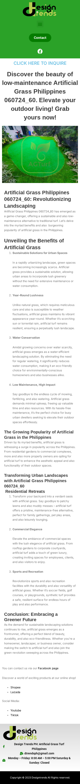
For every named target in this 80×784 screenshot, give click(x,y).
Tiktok (14, 715)
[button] (40, 24)
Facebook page (48, 668)
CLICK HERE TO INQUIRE (40, 63)
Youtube (15, 710)
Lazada (15, 692)
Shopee (15, 687)
